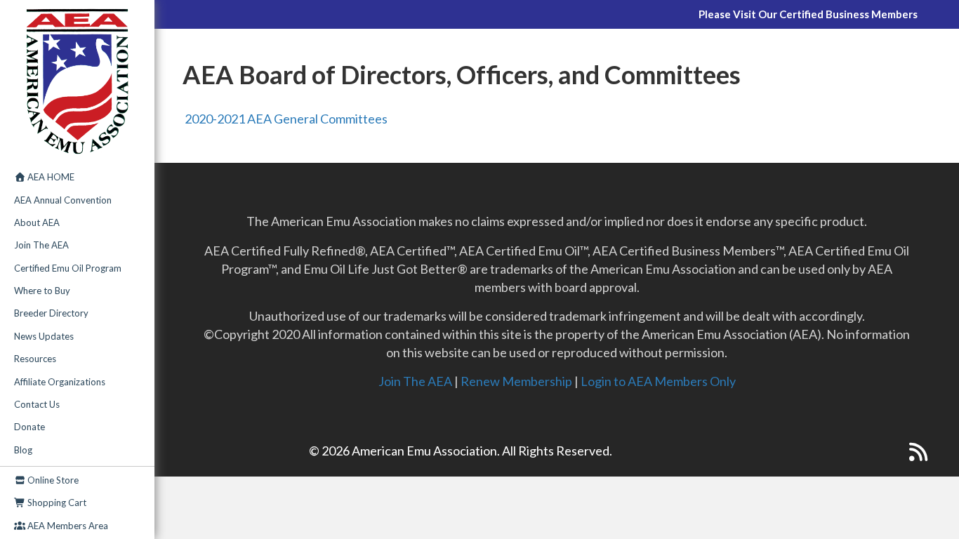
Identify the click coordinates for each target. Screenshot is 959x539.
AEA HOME (49, 176)
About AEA (37, 222)
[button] (890, 452)
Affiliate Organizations (59, 381)
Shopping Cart (55, 502)
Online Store (52, 480)
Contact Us (37, 404)
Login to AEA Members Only (658, 381)
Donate (29, 426)
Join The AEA (41, 245)
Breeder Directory (51, 313)
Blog (23, 449)
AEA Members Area (66, 525)
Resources (35, 358)
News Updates (44, 336)
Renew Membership (516, 381)
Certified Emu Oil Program (67, 268)
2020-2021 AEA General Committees (285, 118)
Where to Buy (42, 290)
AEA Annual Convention (63, 200)
